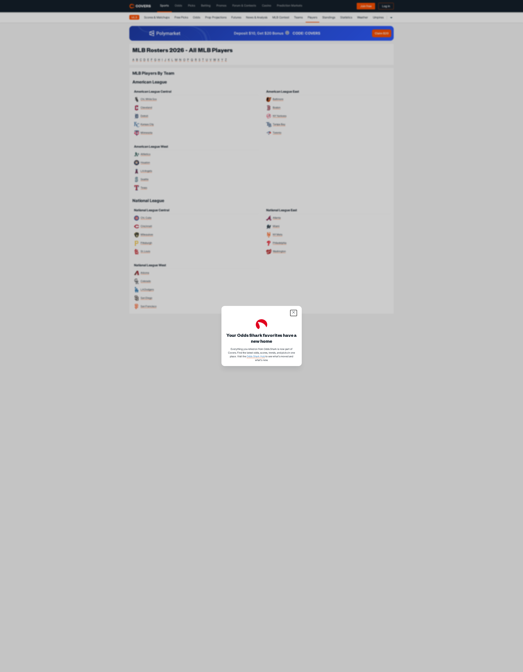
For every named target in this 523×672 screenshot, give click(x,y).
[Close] (293, 313)
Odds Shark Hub (256, 356)
